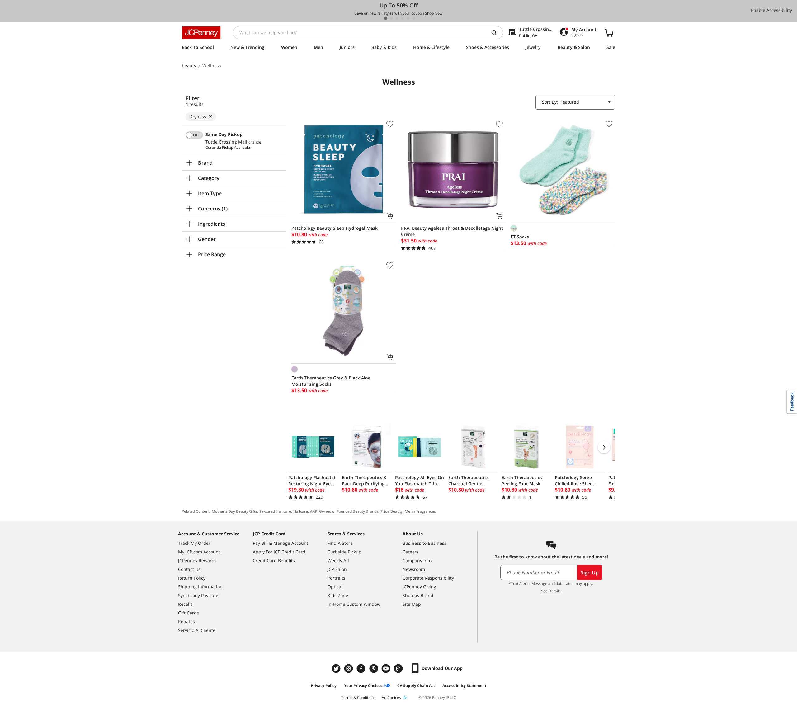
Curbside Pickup (344, 552)
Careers (411, 552)
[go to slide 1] (385, 18)
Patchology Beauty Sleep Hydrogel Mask (334, 228)
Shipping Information (200, 587)
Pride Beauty (391, 511)
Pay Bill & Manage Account (280, 543)
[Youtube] (386, 668)
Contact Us (189, 569)
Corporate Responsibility (428, 578)
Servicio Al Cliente (196, 630)
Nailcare (300, 511)
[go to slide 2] (391, 18)
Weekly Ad (338, 560)
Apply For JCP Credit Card (279, 552)
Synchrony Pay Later (199, 595)
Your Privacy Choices (363, 685)
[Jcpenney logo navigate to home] (201, 32)
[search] (496, 32)
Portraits (336, 578)
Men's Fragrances (420, 511)
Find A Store (340, 543)
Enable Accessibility (771, 10)
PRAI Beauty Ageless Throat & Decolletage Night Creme (452, 231)
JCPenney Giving (419, 587)
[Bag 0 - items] (609, 32)
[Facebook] (362, 668)
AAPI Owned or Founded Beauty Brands (344, 511)
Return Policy (191, 578)
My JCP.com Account (199, 552)
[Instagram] (349, 668)
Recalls (185, 604)
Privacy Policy (324, 685)
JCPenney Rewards (197, 560)
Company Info (417, 560)
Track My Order (194, 543)
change (254, 142)
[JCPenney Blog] (399, 668)
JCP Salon (337, 569)
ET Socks (520, 237)
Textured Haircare (275, 511)
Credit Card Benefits (274, 560)
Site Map (412, 604)
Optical (335, 587)
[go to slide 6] (413, 18)
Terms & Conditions (358, 697)
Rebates (186, 621)
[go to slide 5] (408, 18)
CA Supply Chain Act (416, 685)
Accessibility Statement (464, 685)
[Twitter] (337, 668)
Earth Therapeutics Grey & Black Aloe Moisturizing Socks (330, 381)
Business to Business (424, 543)
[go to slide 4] (402, 18)
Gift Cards (188, 613)
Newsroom (414, 569)
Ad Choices (391, 697)
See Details (551, 591)
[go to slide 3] (396, 18)
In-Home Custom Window (354, 604)
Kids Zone (338, 595)
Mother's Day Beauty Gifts (234, 511)
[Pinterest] (374, 668)
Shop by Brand (418, 595)
